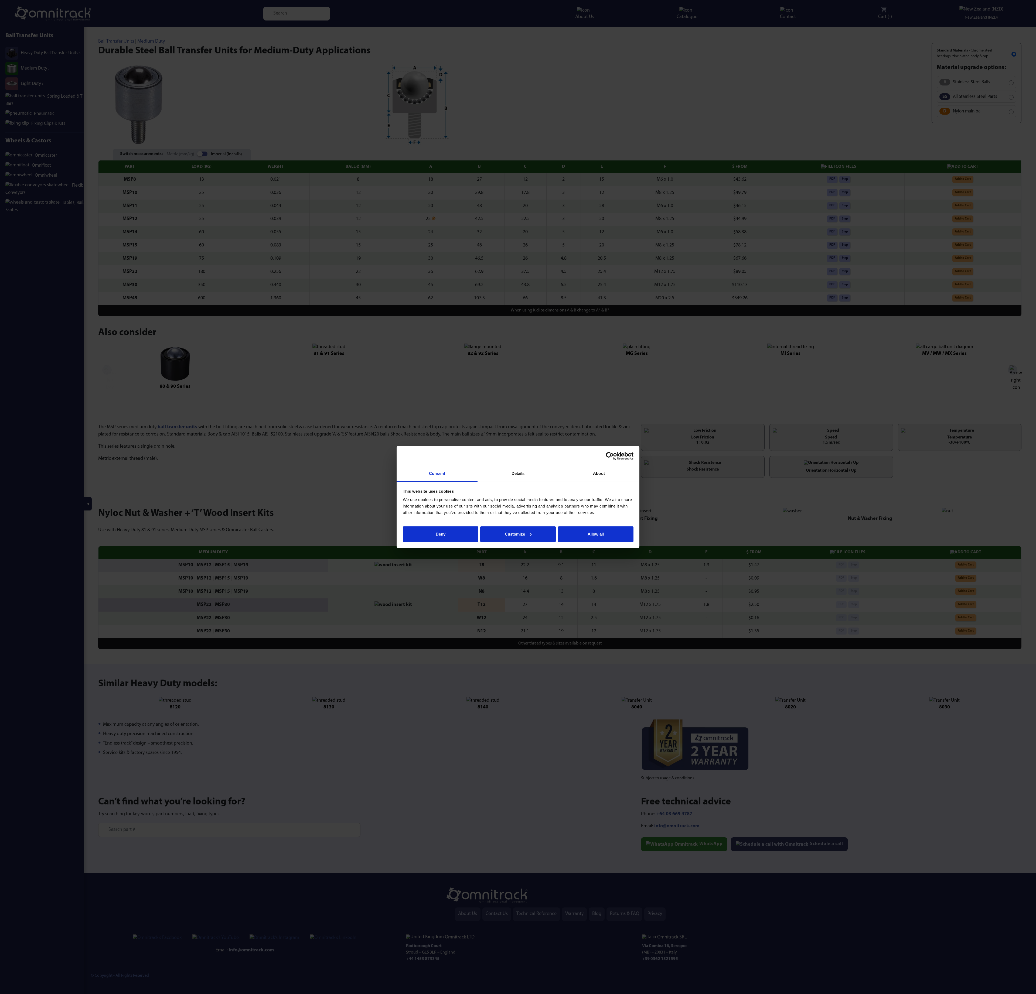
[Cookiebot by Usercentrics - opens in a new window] (609, 456)
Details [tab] (518, 473)
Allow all (596, 534)
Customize (515, 534)
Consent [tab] (437, 473)
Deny (440, 534)
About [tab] (599, 473)
